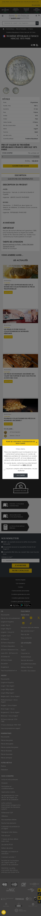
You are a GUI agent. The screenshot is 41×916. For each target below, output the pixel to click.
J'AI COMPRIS (20, 475)
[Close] (36, 442)
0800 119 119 (27, 465)
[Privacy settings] (3, 912)
